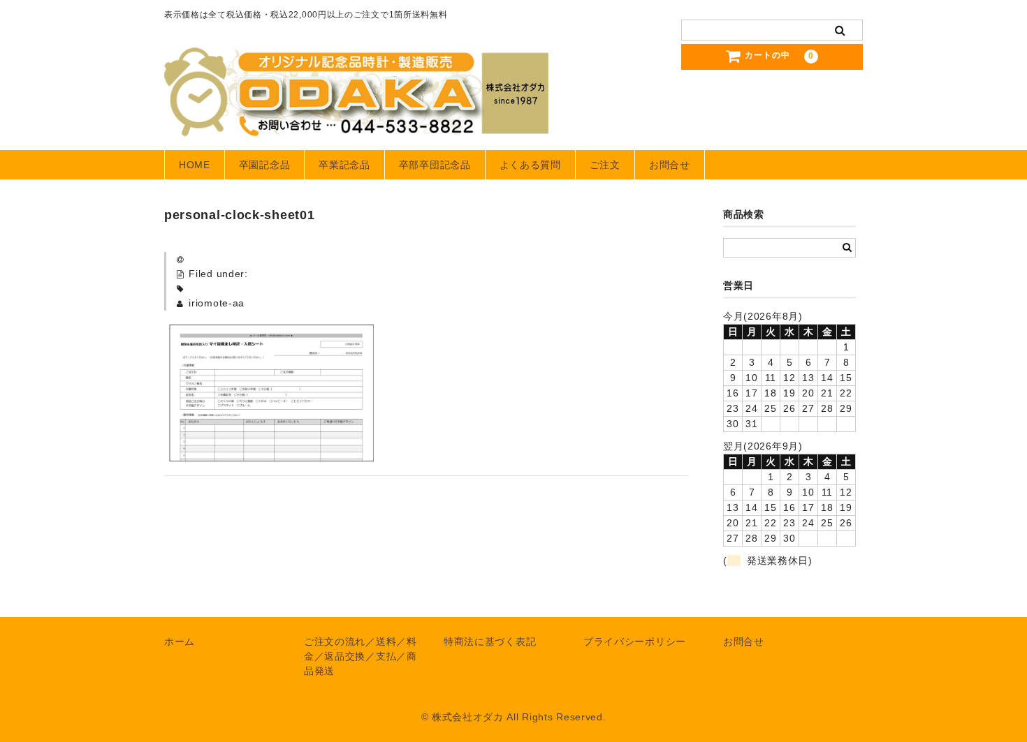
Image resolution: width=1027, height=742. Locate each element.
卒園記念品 (265, 164)
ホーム (179, 641)
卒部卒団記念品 (435, 164)
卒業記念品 (344, 164)
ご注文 (605, 164)
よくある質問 (530, 164)
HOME (194, 164)
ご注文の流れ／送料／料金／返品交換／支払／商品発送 (360, 656)
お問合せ (669, 164)
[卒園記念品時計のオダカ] (356, 122)
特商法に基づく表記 (490, 641)
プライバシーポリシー (634, 641)
